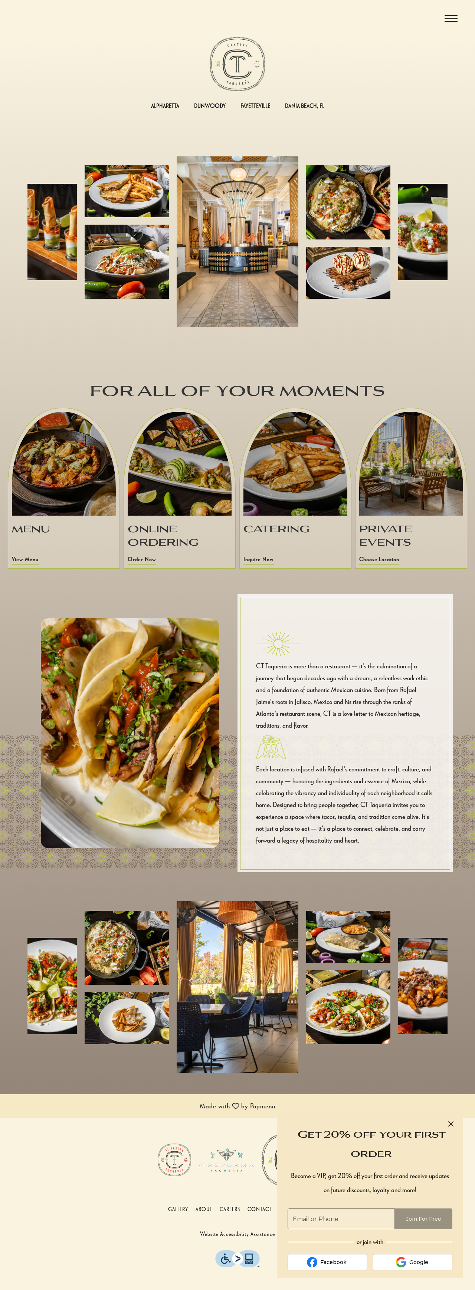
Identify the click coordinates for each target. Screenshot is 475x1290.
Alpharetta (165, 105)
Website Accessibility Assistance (237, 1233)
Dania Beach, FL (304, 105)
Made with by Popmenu (140, 1106)
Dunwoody (210, 105)
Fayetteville (255, 105)
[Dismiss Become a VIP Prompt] (451, 1124)
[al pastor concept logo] (174, 1159)
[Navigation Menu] (451, 18)
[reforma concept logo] (226, 1159)
